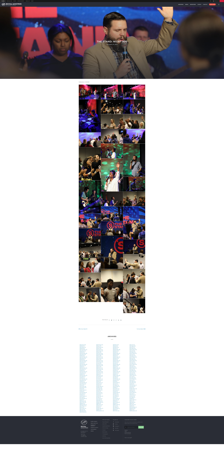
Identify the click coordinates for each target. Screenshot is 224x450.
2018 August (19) (133, 374)
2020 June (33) (98, 366)
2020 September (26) (83, 368)
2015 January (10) (133, 382)
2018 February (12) (99, 372)
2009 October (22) (83, 402)
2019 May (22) (82, 370)
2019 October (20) (99, 371)
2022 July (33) (115, 359)
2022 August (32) (133, 359)
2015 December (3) (116, 386)
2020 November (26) (116, 368)
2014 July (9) (82, 388)
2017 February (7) (99, 376)
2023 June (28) (98, 355)
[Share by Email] (121, 320)
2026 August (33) (133, 346)
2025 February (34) (99, 347)
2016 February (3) (99, 380)
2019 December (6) (133, 371)
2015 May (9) (132, 383)
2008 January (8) (132, 402)
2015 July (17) (98, 385)
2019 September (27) (83, 371)
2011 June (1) (115, 397)
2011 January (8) (116, 396)
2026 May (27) (82, 346)
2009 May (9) (115, 401)
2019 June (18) (98, 370)
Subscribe (141, 427)
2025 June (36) (98, 348)
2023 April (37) (132, 354)
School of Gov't (94, 427)
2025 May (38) (82, 348)
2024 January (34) (83, 350)
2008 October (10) (99, 404)
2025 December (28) (133, 349)
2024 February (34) (99, 350)
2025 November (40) (116, 349)
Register (126, 430)
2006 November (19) (133, 410)
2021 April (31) (132, 361)
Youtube (116, 428)
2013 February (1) (116, 390)
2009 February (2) (99, 401)
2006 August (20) (83, 410)
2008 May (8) (98, 403)
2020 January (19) (83, 365)
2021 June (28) (98, 363)
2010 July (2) (82, 399)
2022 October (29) (99, 360)
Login (126, 431)
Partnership (104, 431)
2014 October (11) (116, 388)
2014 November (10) (133, 388)
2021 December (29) (133, 364)
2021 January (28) (83, 361)
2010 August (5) (99, 399)
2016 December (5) (116, 382)
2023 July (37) (115, 355)
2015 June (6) (82, 385)
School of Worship (93, 425)
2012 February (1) (99, 393)
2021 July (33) (115, 363)
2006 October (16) (116, 410)
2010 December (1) (133, 399)
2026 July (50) (115, 346)
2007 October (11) (83, 408)
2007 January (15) (133, 404)
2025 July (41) (115, 348)
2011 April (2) (82, 397)
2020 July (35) (115, 366)
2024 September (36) (83, 353)
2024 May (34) (82, 352)
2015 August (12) (116, 385)
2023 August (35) (133, 355)
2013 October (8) (99, 392)
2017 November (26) (116, 379)
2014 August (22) (99, 388)
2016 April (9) (132, 380)
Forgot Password (128, 432)
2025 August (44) (133, 348)
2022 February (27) (99, 358)
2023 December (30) (133, 357)
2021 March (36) (116, 361)
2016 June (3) (98, 381)
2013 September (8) (83, 392)
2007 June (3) (82, 407)
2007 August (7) (115, 407)
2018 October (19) (99, 375)
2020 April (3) (132, 365)
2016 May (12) (82, 381)
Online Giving (105, 427)
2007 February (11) (83, 405)
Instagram (117, 426)
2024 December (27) (133, 353)
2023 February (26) (99, 354)
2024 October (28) (99, 353)
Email (86, 436)
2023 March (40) (116, 354)
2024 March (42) (116, 350)
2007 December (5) (116, 408)
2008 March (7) (82, 403)
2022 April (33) (132, 358)
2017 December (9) (133, 379)
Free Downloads (128, 433)
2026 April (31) (132, 344)
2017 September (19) (83, 379)
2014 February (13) (83, 387)
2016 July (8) (115, 381)
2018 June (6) (98, 374)
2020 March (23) (116, 365)
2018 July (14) (115, 374)
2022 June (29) (98, 359)
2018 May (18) (82, 374)
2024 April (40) (132, 350)
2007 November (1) (99, 408)
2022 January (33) (83, 358)
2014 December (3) (83, 390)
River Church (94, 421)
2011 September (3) (83, 398)
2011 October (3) (99, 398)
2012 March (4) (115, 393)
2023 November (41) (116, 357)
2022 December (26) (133, 360)
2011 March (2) (132, 396)
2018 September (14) (83, 375)
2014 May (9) (115, 387)
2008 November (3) (116, 404)
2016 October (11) (99, 382)
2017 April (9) (132, 376)
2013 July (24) (115, 391)
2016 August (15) (133, 381)
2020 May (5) (82, 366)
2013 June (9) (98, 391)
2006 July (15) (132, 409)
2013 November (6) (116, 392)
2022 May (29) (82, 359)
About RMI (104, 423)
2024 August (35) (133, 352)
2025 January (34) (83, 347)
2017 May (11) (82, 377)
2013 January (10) (99, 390)
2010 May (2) (132, 398)
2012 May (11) (82, 394)
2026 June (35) (98, 346)
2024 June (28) (98, 352)
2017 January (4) (82, 376)
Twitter (116, 424)
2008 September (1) (83, 404)
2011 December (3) (116, 398)
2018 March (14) (116, 372)
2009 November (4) (99, 402)
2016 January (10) (83, 380)
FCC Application (83, 435)
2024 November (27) (116, 353)
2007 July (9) (98, 407)
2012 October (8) (133, 394)
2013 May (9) (82, 391)
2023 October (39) (99, 357)
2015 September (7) (133, 385)
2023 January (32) (83, 354)
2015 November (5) (99, 386)
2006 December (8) (83, 412)
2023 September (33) (83, 357)
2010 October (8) (116, 399)
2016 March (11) (116, 380)
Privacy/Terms (83, 434)
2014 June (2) (132, 387)
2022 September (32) (83, 360)
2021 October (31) (99, 364)
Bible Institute (94, 423)
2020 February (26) (99, 365)
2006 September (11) (100, 410)
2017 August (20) (133, 377)
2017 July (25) (115, 377)
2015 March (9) (99, 383)
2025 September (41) (83, 349)
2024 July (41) (115, 352)
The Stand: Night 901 (141, 328)
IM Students (93, 429)
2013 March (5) (132, 390)
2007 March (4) (99, 405)
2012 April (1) (132, 393)
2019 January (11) (83, 369)
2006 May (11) (98, 409)
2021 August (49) (133, 363)
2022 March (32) (116, 358)
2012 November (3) (83, 396)
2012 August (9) (115, 394)
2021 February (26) (99, 361)
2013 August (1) (132, 391)
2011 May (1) (98, 397)
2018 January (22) (83, 372)
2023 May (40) (82, 355)
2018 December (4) (133, 375)
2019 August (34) (133, 370)
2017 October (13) (99, 379)
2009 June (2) (132, 401)
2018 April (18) (132, 372)
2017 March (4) (115, 376)
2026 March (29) (116, 344)
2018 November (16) (116, 375)
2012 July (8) (98, 394)
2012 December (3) (99, 396)
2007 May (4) (132, 405)
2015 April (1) (115, 383)
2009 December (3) (116, 402)
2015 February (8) (83, 383)
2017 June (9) (98, 377)
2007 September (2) (133, 407)
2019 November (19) (116, 371)
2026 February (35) (99, 344)
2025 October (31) (99, 349)
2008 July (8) (132, 403)
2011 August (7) (132, 397)
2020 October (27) (99, 368)
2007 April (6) (115, 405)
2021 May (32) (82, 363)
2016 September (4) (83, 382)
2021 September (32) (83, 364)
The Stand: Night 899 (83, 328)
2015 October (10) (83, 386)
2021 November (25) (116, 364)
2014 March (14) (99, 387)
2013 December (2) (133, 392)
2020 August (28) (133, 366)
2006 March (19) (132, 408)
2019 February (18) (99, 369)
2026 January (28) (83, 344)
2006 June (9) (115, 409)
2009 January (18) (83, 401)
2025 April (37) (132, 347)
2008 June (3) (115, 403)
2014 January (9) (132, 386)
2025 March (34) (116, 347)
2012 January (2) (82, 393)
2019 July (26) (115, 370)
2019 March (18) (116, 369)
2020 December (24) (133, 368)
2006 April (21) (82, 409)
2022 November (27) (116, 360)
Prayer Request (105, 421)
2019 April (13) (132, 369)
